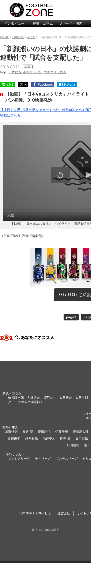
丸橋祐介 (33, 398)
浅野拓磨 (11, 431)
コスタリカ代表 (55, 72)
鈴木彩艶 (31, 438)
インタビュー (14, 23)
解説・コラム (43, 23)
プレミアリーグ (19, 458)
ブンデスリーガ (67, 458)
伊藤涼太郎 (81, 431)
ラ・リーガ (43, 458)
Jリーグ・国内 (71, 23)
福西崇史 (49, 398)
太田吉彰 (81, 398)
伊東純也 (44, 431)
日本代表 (14, 72)
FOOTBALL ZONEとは (34, 513)
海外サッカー (15, 454)
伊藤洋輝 (61, 431)
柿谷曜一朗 (16, 398)
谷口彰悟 (81, 438)
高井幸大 (49, 438)
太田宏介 (65, 398)
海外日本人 (10, 427)
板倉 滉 (28, 431)
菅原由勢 (14, 438)
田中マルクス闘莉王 (29, 402)
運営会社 (64, 513)
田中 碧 (65, 438)
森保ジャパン (32, 72)
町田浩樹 (73, 445)
